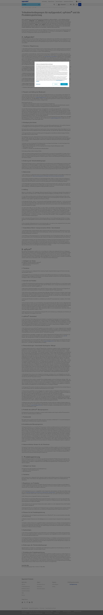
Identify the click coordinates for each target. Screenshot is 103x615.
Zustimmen (64, 84)
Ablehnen (56, 84)
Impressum (37, 81)
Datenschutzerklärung (59, 80)
